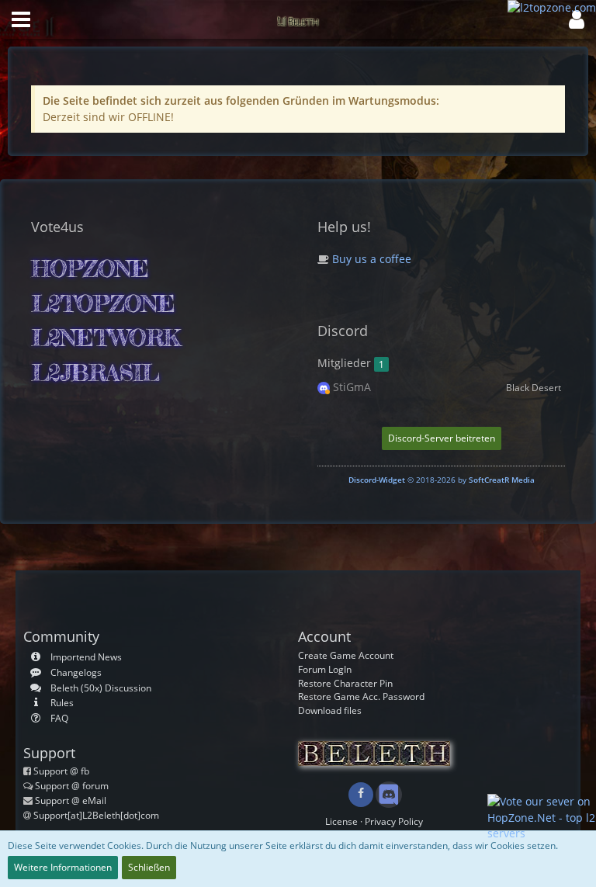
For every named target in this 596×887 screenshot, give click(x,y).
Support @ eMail (70, 800)
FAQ (59, 718)
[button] (21, 19)
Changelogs (76, 672)
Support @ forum (72, 785)
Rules (62, 702)
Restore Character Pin (345, 683)
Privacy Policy (394, 821)
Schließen (149, 867)
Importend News (86, 657)
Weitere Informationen (63, 867)
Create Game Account (345, 655)
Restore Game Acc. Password (361, 696)
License (341, 821)
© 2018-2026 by (441, 479)
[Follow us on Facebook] (360, 794)
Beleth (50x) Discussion (100, 688)
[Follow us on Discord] (388, 793)
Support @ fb (61, 771)
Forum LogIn (325, 669)
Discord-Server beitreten (441, 438)
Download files (330, 710)
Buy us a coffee (370, 258)
